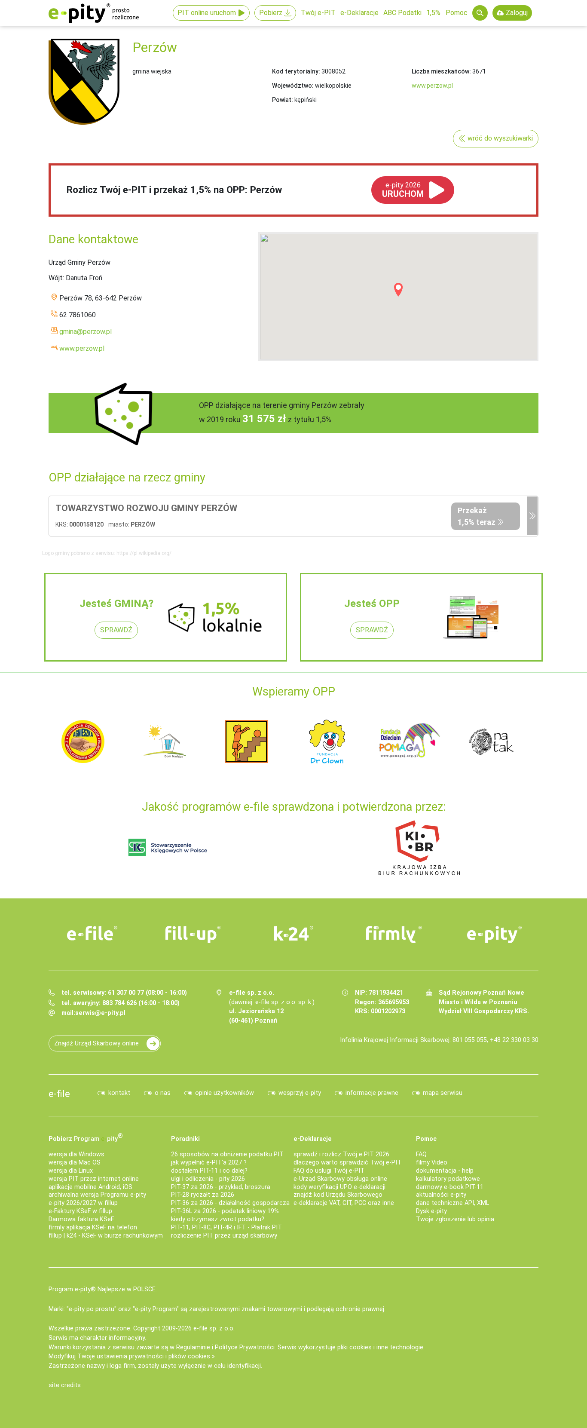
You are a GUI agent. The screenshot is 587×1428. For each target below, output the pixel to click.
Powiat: (282, 99)
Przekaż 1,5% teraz (476, 516)
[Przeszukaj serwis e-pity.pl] (480, 13)
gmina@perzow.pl (85, 332)
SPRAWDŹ (116, 630)
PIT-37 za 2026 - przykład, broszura (220, 1187)
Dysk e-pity (431, 1211)
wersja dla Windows (76, 1154)
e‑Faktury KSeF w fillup (80, 1211)
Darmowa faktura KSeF (81, 1219)
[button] (398, 290)
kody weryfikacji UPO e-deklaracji (339, 1187)
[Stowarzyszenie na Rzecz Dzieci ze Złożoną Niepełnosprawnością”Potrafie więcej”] (246, 741)
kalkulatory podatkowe (448, 1179)
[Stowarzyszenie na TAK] (491, 741)
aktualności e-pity (441, 1194)
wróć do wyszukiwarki (500, 138)
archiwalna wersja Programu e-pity (97, 1194)
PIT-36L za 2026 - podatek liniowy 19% (225, 1211)
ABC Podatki (402, 13)
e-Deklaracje (359, 13)
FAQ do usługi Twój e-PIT (329, 1170)
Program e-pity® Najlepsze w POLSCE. (103, 1289)
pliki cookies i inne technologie (380, 1347)
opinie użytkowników (224, 1093)
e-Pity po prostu (94, 13)
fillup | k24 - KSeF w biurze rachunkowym (106, 1235)
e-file (59, 1093)
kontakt (119, 1093)
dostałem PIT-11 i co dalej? (209, 1170)
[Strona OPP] (532, 516)
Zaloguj (517, 13)
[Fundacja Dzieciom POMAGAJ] (409, 741)
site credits (65, 1385)
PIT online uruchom (206, 13)
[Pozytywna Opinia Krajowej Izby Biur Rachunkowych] (419, 847)
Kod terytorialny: (296, 71)
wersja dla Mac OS (75, 1162)
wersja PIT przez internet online (94, 1179)
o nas (163, 1093)
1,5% (433, 13)
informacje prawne (371, 1093)
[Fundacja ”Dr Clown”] (328, 741)
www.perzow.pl (432, 85)
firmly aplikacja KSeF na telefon (93, 1227)
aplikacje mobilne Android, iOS (90, 1187)
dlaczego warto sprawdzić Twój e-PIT (347, 1162)
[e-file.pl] (92, 933)
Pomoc (457, 13)
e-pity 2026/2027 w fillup (83, 1203)
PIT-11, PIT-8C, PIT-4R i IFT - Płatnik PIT (226, 1227)
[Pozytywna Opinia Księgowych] (167, 847)
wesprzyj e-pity (299, 1093)
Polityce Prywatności (245, 1347)
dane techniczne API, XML (452, 1203)
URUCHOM (403, 190)
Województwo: (293, 85)
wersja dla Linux (71, 1170)
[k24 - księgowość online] (293, 933)
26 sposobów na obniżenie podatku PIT (227, 1154)
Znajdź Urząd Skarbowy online (96, 1043)
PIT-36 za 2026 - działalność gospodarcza (230, 1203)
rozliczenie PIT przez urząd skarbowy (224, 1235)
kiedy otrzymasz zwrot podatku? (217, 1219)
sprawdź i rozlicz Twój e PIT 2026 (341, 1154)
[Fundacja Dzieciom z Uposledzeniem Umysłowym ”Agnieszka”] (83, 741)
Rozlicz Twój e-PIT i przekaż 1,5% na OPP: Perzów (174, 189)
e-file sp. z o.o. (214, 1328)
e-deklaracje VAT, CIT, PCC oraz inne (344, 1203)
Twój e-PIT (318, 13)
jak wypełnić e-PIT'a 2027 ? (209, 1162)
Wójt (56, 278)
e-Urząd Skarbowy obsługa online (340, 1179)
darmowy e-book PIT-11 (449, 1187)
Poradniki (185, 1139)
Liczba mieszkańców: (441, 71)
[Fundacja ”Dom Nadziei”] (164, 741)
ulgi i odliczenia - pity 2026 (208, 1179)
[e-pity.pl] (494, 934)
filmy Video (431, 1162)
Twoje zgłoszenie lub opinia (455, 1219)
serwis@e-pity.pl (100, 1013)
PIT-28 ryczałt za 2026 (202, 1194)
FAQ (421, 1154)
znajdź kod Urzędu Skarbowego (338, 1194)
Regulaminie (193, 1347)
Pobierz (270, 13)
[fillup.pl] (193, 934)
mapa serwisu (442, 1093)
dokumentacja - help (445, 1170)
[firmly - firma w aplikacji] (394, 934)
